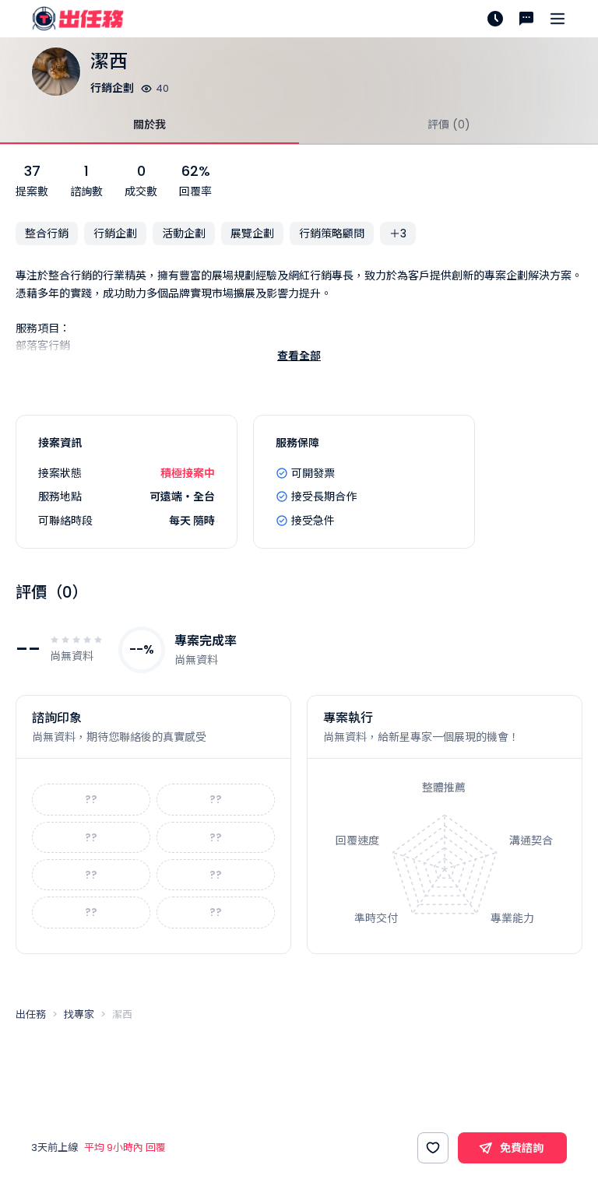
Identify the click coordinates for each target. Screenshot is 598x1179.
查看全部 (299, 355)
